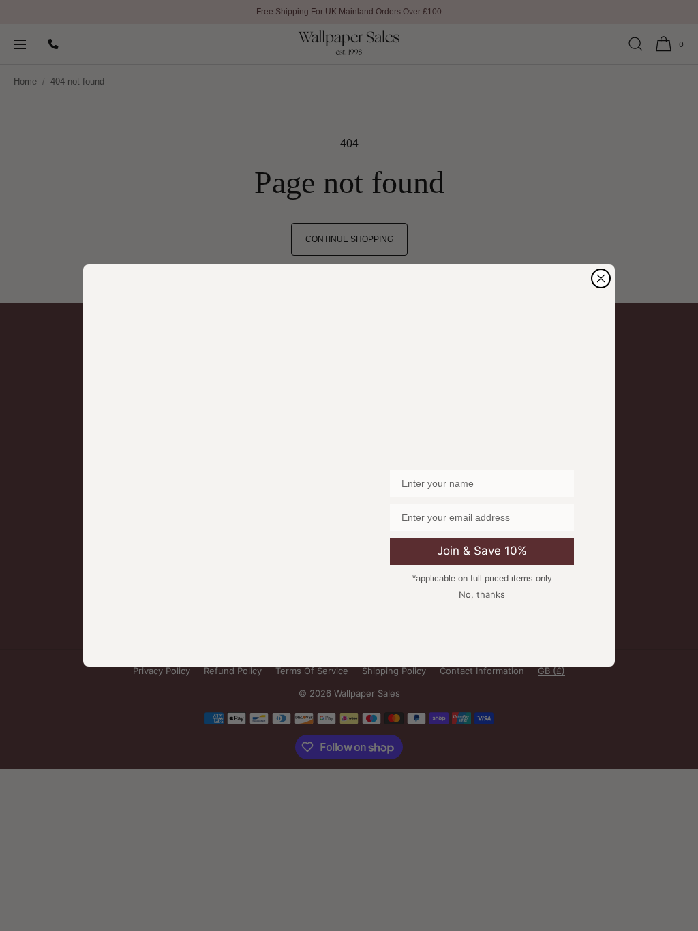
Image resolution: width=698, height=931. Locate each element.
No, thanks (482, 594)
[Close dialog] (600, 278)
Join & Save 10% (482, 551)
